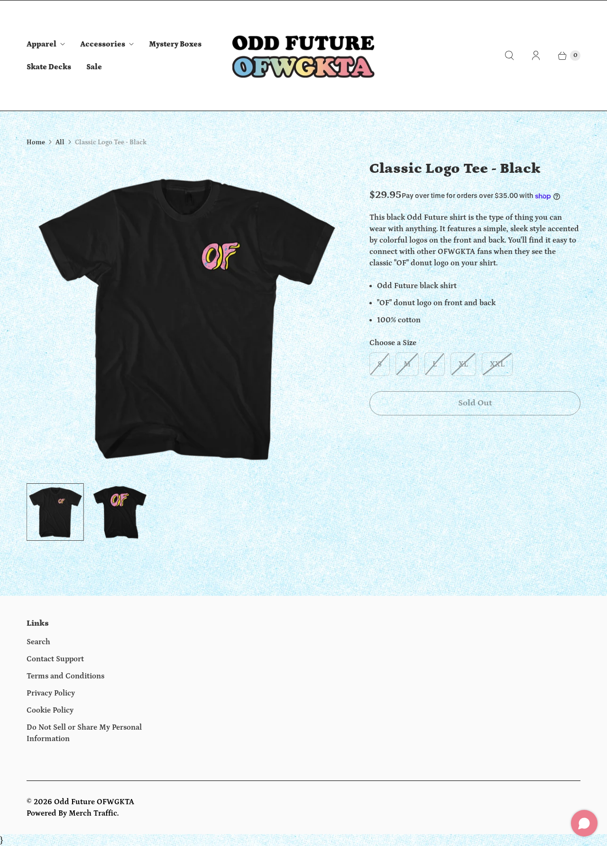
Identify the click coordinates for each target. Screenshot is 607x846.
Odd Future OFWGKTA (94, 802)
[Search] (509, 55)
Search (38, 642)
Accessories (102, 44)
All (59, 142)
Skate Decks (49, 67)
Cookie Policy (50, 710)
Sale (94, 67)
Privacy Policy (51, 693)
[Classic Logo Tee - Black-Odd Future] (185, 317)
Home (36, 142)
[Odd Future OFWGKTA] (303, 55)
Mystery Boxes (175, 44)
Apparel (41, 44)
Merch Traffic (93, 813)
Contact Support (55, 659)
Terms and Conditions (65, 676)
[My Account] (536, 55)
